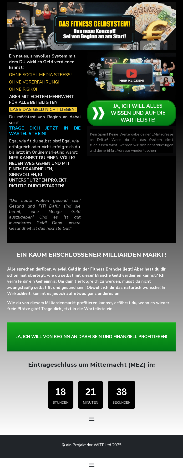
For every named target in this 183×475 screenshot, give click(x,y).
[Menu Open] (91, 419)
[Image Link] (131, 75)
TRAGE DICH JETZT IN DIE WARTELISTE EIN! (45, 130)
